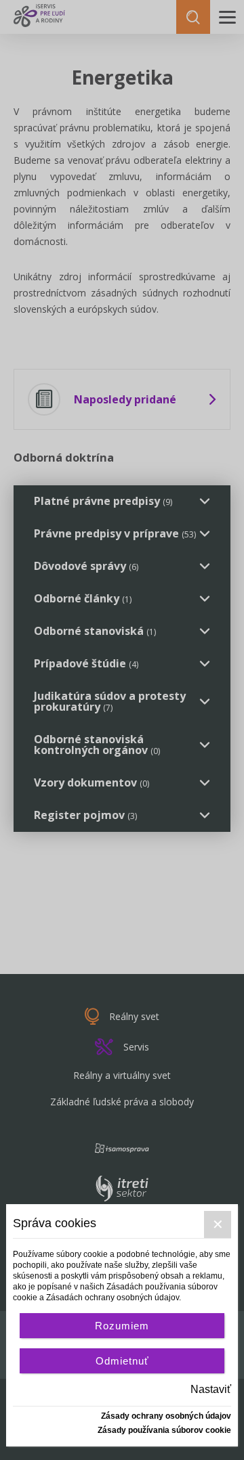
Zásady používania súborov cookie (164, 1430)
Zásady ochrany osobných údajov (166, 1416)
